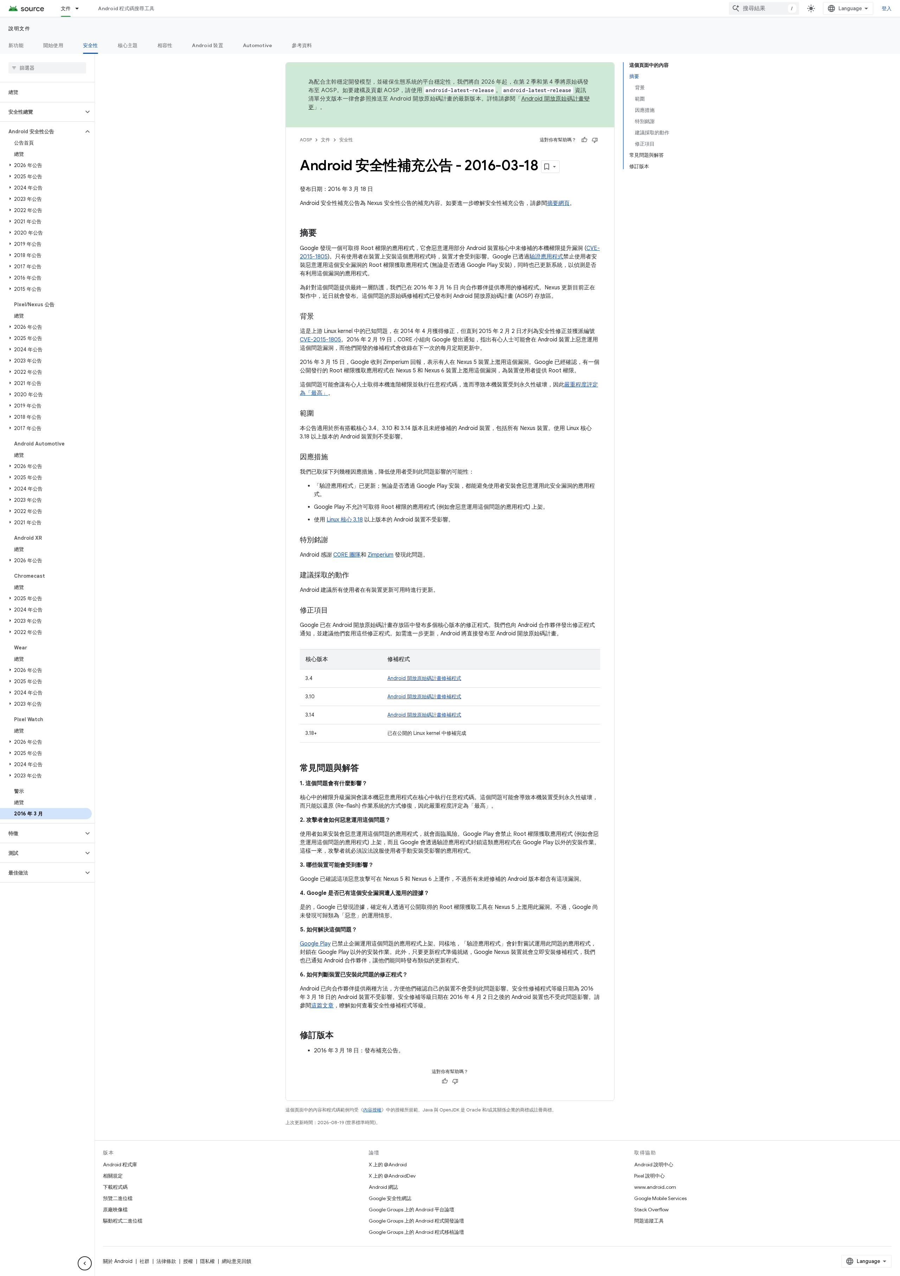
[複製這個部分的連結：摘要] (324, 233)
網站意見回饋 (236, 1261)
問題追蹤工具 (649, 1221)
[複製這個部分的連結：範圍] (321, 414)
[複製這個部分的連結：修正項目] (335, 611)
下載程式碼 (115, 1187)
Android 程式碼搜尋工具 (126, 8)
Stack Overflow (651, 1209)
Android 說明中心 (653, 1164)
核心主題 (128, 45)
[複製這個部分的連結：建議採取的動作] (356, 575)
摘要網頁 (558, 203)
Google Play (315, 943)
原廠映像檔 (115, 1209)
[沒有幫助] (595, 140)
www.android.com (655, 1187)
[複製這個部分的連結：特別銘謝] (335, 540)
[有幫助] (584, 140)
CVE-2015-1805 (320, 339)
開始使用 (53, 45)
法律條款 (166, 1261)
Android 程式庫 (120, 1164)
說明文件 (19, 28)
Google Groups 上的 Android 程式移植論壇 (416, 1232)
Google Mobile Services (660, 1198)
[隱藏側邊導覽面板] (85, 1263)
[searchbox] (47, 67)
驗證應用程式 (546, 256)
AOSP (306, 140)
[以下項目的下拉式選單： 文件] (80, 8)
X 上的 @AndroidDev (392, 1176)
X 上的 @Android (388, 1164)
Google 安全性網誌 (390, 1198)
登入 (887, 8)
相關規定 (113, 1176)
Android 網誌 (383, 1187)
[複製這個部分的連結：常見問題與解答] (366, 768)
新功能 (16, 45)
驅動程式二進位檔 (122, 1221)
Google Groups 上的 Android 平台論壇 (411, 1209)
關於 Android (118, 1261)
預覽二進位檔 (118, 1198)
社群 (144, 1261)
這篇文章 (322, 1005)
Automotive (257, 45)
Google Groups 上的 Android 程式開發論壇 (416, 1221)
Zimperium (380, 554)
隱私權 (207, 1261)
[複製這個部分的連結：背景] (321, 317)
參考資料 (302, 45)
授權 (188, 1261)
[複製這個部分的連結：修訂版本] (341, 1036)
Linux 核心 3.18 (345, 519)
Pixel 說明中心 (649, 1176)
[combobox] (764, 8)
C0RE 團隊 (347, 554)
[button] (41, 111)
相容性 (165, 45)
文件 (66, 8)
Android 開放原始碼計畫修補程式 (424, 678)
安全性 (90, 45)
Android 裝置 (207, 45)
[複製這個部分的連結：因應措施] (335, 457)
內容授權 (372, 1110)
